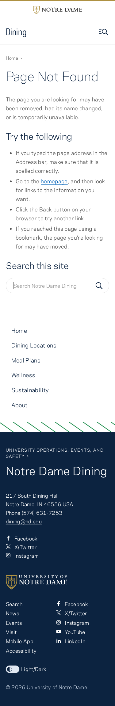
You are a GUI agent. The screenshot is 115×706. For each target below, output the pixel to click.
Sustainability (30, 390)
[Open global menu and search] (104, 31)
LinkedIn (74, 641)
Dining (16, 32)
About (19, 405)
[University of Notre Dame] (57, 582)
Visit (11, 631)
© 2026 (15, 687)
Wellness (23, 375)
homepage (54, 181)
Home (12, 58)
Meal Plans (25, 360)
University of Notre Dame (57, 687)
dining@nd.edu (24, 521)
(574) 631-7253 (42, 512)
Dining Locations (33, 345)
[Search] (99, 285)
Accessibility (21, 650)
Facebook (25, 538)
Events (14, 622)
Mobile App (19, 641)
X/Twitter (24, 547)
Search (14, 604)
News (12, 613)
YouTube (74, 631)
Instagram (26, 555)
